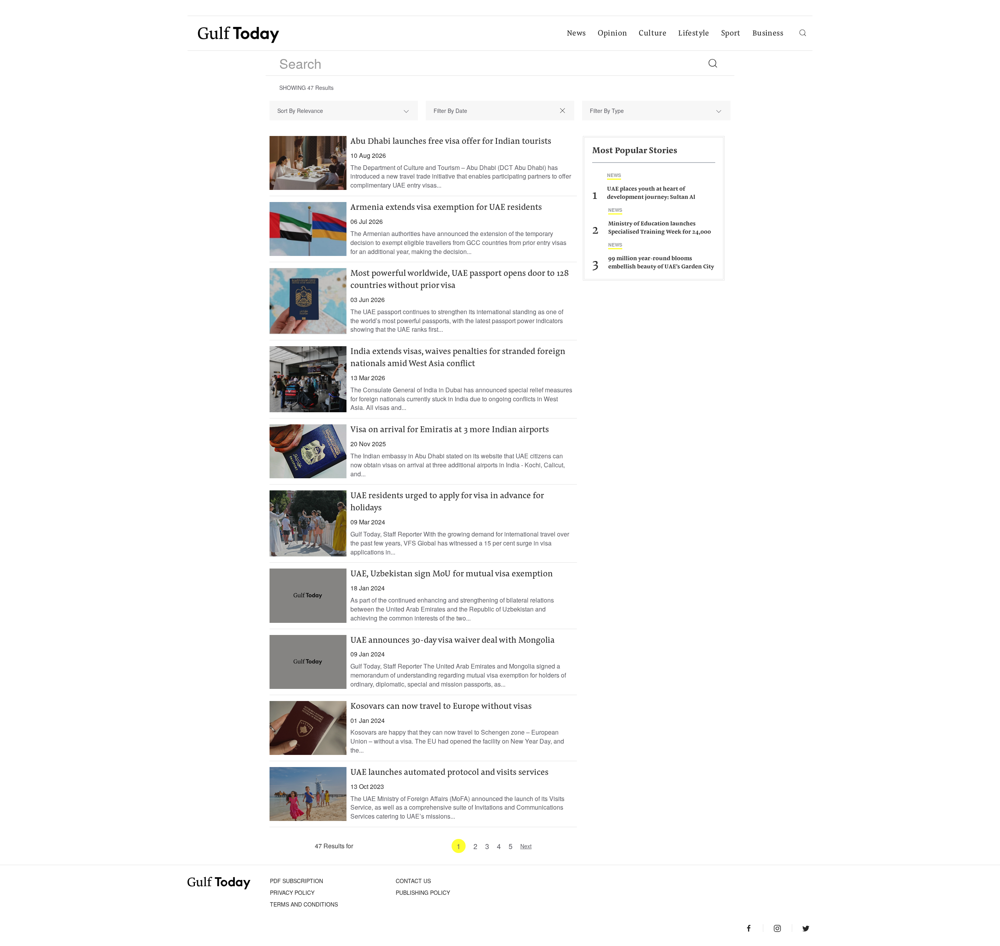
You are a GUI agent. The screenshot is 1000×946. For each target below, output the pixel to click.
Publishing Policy (423, 892)
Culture (652, 34)
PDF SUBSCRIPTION (296, 881)
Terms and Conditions (304, 904)
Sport (731, 34)
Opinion (612, 34)
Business (767, 34)
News (576, 34)
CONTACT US (413, 881)
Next (526, 846)
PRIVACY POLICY (292, 892)
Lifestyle (693, 34)
